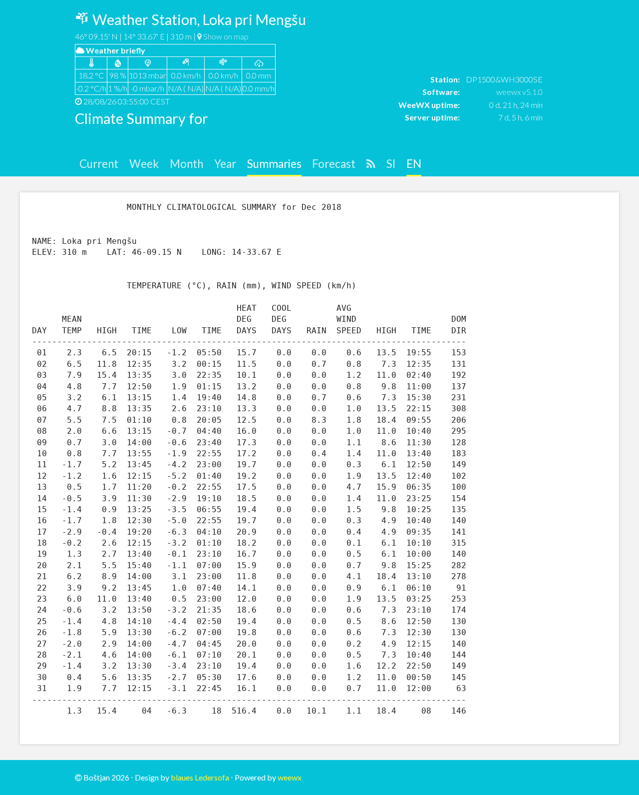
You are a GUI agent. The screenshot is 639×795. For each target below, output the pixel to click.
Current (98, 163)
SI (390, 163)
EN (413, 163)
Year (225, 163)
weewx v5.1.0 (519, 91)
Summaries (274, 163)
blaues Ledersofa (200, 777)
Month (186, 163)
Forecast (333, 163)
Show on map (225, 36)
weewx (290, 777)
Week (144, 163)
